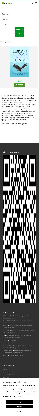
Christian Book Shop (16, 355)
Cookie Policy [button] (10, 394)
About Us (13, 340)
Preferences (19, 411)
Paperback (20, 84)
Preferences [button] (17, 396)
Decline (19, 406)
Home (5, 369)
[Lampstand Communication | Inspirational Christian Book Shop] (7, 3)
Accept (19, 402)
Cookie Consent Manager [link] (10, 382)
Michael (5, 316)
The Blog (6, 377)
